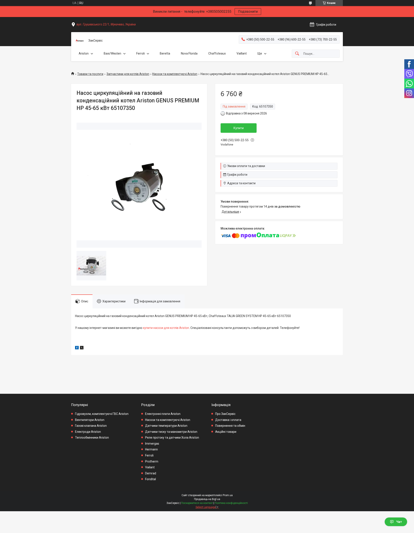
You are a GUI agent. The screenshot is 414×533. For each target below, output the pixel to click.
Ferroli (140, 53)
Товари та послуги (90, 74)
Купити (239, 128)
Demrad (150, 473)
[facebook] (77, 348)
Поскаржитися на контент (197, 503)
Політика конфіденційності (231, 503)
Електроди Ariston (88, 431)
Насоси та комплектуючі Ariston (174, 74)
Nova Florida (189, 53)
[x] (81, 348)
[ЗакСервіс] (79, 40)
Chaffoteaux (217, 53)
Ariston (84, 53)
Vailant (150, 467)
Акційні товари (225, 431)
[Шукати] (297, 53)
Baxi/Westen (112, 53)
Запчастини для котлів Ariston (128, 74)
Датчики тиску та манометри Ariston (171, 431)
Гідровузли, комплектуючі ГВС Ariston (102, 414)
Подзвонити (248, 11)
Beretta (165, 53)
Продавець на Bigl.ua (207, 499)
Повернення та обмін (230, 425)
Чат (399, 522)
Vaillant (242, 53)
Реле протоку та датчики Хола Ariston (172, 437)
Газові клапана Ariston (91, 425)
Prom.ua (228, 495)
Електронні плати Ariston (162, 414)
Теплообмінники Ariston (92, 437)
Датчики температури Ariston (166, 425)
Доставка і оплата (228, 420)
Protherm (151, 461)
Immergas (152, 443)
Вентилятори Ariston (89, 420)
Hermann (151, 449)
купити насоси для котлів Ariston (166, 328)
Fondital (150, 479)
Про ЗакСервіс (225, 414)
